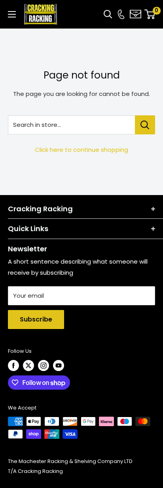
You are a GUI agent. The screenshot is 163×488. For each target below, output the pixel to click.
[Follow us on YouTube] (58, 365)
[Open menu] (12, 14)
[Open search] (108, 14)
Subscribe (36, 319)
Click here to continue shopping (81, 149)
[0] (150, 14)
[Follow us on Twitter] (28, 365)
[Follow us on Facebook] (13, 365)
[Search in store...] (145, 124)
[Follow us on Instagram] (43, 365)
